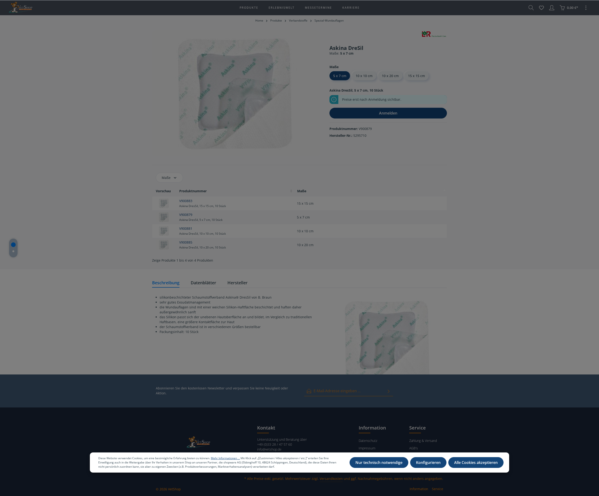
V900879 (185, 214)
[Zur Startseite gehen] (20, 8)
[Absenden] (388, 391)
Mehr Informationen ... (225, 458)
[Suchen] (531, 7)
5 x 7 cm (339, 76)
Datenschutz (368, 440)
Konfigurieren (428, 462)
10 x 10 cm (364, 76)
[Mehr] (586, 7)
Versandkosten (331, 478)
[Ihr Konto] (551, 7)
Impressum (367, 448)
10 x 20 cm (390, 76)
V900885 (185, 242)
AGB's (413, 448)
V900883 (185, 201)
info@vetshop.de (269, 449)
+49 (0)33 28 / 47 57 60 (274, 444)
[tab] (165, 283)
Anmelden (388, 113)
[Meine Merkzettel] (541, 7)
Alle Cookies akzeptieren (476, 462)
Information (419, 489)
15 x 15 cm (416, 76)
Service (437, 489)
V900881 (185, 228)
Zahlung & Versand (423, 440)
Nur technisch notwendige (378, 462)
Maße (166, 177)
